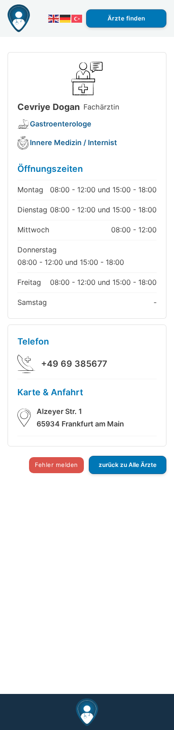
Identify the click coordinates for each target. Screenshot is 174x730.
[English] (54, 18)
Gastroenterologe (60, 123)
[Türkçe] (77, 18)
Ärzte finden (126, 18)
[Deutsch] (65, 18)
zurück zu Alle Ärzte (128, 464)
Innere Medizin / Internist (73, 142)
